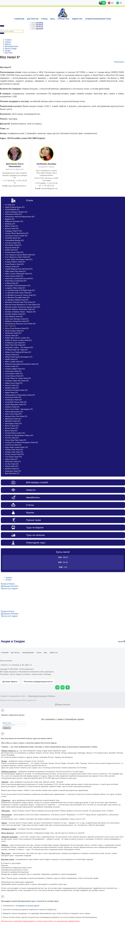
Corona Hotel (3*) (12, 438)
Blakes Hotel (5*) (11, 226)
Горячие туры (63, 19)
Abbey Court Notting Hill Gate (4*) (18, 352)
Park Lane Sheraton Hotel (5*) (16, 319)
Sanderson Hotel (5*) (13, 333)
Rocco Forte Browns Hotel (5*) (17, 328)
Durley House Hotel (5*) (14, 252)
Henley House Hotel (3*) (14, 454)
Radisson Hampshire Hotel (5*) (17, 321)
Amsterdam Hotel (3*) (13, 400)
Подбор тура (77, 19)
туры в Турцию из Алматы (20, 674)
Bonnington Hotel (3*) (13, 423)
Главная (8, 40)
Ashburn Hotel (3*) (12, 407)
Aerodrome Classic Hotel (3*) (16, 390)
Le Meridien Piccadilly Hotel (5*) (17, 297)
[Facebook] (68, 687)
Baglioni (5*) (10, 219)
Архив (120, 641)
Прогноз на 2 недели (9, 588)
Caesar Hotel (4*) (12, 366)
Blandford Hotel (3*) (12, 421)
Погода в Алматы (8, 584)
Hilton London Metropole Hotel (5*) (18, 274)
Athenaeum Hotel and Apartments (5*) (20, 217)
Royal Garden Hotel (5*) (14, 331)
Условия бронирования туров (98, 19)
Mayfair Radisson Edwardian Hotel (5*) (20, 309)
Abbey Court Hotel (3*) (14, 383)
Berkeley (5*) (10, 224)
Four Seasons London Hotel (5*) (17, 257)
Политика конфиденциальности (38, 681)
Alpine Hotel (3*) (11, 393)
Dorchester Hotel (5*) (13, 245)
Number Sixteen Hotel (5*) (15, 314)
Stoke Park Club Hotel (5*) (15, 345)
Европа (8, 44)
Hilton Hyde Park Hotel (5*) (15, 271)
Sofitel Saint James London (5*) (17, 338)
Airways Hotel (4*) (12, 355)
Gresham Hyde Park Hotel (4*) (17, 381)
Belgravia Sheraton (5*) (14, 221)
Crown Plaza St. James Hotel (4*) (18, 378)
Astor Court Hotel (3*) (13, 414)
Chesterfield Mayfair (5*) (14, 240)
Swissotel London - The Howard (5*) (19, 347)
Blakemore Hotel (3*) (13, 419)
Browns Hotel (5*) (12, 228)
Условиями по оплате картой (27, 906)
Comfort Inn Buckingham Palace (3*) (19, 435)
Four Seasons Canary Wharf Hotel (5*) (20, 255)
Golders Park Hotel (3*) (14, 450)
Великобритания (11, 46)
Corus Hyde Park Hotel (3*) (15, 440)
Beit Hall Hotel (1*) (12, 473)
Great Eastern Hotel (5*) (14, 264)
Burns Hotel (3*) (11, 431)
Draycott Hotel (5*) (12, 248)
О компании (19, 19)
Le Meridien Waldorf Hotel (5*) (16, 300)
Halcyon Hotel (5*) (12, 267)
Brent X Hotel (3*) (12, 426)
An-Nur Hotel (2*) (11, 464)
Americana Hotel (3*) (13, 397)
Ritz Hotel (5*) (10, 326)
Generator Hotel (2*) (13, 471)
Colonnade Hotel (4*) (13, 371)
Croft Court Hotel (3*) (13, 445)
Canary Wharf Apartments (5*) (16, 233)
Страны (44, 19)
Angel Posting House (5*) (15, 207)
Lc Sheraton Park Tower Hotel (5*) (18, 293)
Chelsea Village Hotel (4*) (15, 369)
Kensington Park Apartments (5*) (17, 285)
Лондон (8, 51)
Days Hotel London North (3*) (16, 447)
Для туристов (32, 19)
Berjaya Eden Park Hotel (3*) (16, 416)
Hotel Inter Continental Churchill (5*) (19, 278)
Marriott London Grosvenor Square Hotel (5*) (22, 307)
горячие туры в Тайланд (41, 674)
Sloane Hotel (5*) (11, 335)
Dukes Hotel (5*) (11, 250)
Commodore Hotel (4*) (14, 373)
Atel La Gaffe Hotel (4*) (14, 362)
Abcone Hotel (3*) (12, 385)
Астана (8, 580)
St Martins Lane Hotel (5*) (15, 343)
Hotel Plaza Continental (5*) (15, 281)
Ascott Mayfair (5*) (12, 209)
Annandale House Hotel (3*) (16, 402)
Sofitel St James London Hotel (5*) (18, 340)
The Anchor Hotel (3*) (13, 457)
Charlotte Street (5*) (13, 238)
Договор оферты (10, 681)
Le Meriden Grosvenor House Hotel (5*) (20, 295)
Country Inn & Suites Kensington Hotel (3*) (21, 442)
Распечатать (119, 62)
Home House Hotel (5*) (14, 276)
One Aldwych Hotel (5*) (14, 316)
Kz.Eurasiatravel (62, 13)
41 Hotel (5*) (10, 205)
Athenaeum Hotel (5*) (13, 214)
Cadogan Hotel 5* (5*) (13, 231)
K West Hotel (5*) (11, 283)
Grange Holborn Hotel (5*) (15, 262)
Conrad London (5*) (13, 243)
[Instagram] (62, 687)
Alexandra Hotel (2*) (13, 461)
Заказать (6, 728)
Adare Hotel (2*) (11, 459)
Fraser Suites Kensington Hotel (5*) (18, 259)
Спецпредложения (28, 652)
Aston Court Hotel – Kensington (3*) (19, 409)
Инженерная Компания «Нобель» (41, 696)
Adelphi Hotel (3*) (12, 388)
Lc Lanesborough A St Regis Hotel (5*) (20, 290)
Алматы (9, 577)
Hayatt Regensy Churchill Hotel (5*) (18, 269)
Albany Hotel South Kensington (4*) (18, 357)
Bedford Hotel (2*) (12, 469)
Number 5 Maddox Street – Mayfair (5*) (20, 312)
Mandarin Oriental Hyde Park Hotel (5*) (20, 302)
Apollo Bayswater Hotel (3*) (15, 404)
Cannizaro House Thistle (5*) (16, 236)
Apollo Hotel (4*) (11, 359)
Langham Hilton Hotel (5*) (15, 288)
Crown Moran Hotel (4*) (14, 376)
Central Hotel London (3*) (15, 433)
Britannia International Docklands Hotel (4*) (21, 364)
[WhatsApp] (57, 687)
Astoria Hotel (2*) (11, 466)
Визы (52, 19)
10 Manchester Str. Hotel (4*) (16, 350)
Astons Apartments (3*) (14, 412)
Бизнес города (10, 48)
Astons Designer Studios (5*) (16, 212)
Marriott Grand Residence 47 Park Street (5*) (22, 305)
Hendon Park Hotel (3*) (14, 452)
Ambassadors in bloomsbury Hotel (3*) (20, 395)
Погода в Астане (7, 611)
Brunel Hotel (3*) (11, 428)
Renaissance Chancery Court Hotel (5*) (20, 324)
